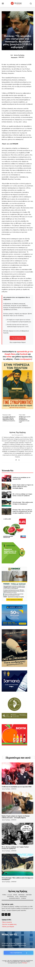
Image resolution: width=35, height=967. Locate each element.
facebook (24, 354)
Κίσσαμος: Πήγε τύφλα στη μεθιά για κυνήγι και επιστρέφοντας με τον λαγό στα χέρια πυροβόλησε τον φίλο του (22, 511)
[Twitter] (19, 459)
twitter (9, 357)
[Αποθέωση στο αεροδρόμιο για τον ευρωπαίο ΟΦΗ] (6, 478)
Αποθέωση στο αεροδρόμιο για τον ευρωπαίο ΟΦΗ (16, 786)
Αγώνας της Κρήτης (19, 55)
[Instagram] (3, 914)
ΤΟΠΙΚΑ (17, 32)
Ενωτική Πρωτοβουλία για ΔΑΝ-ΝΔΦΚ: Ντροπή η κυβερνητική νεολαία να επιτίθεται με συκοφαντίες (9, 418)
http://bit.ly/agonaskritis (17, 435)
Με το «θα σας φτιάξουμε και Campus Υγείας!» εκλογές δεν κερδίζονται (15, 847)
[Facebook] (16, 459)
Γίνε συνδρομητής (18, 338)
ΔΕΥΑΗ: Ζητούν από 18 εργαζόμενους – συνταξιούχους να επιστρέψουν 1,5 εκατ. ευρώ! (24, 419)
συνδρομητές (26, 359)
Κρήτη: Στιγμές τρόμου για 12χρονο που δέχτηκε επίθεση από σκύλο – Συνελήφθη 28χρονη (23, 486)
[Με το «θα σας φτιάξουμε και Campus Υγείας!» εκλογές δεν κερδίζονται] (6, 495)
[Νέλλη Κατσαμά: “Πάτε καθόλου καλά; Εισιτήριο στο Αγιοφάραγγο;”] (6, 503)
